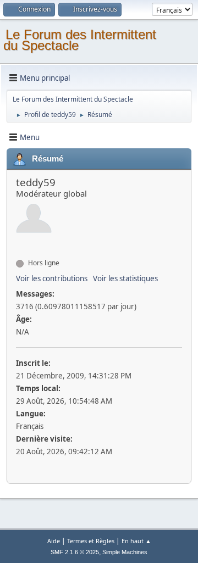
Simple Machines (124, 552)
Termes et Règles (90, 541)
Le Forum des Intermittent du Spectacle (79, 40)
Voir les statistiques (125, 278)
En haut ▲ (136, 541)
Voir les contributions (51, 278)
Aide (53, 541)
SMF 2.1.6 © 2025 (75, 552)
